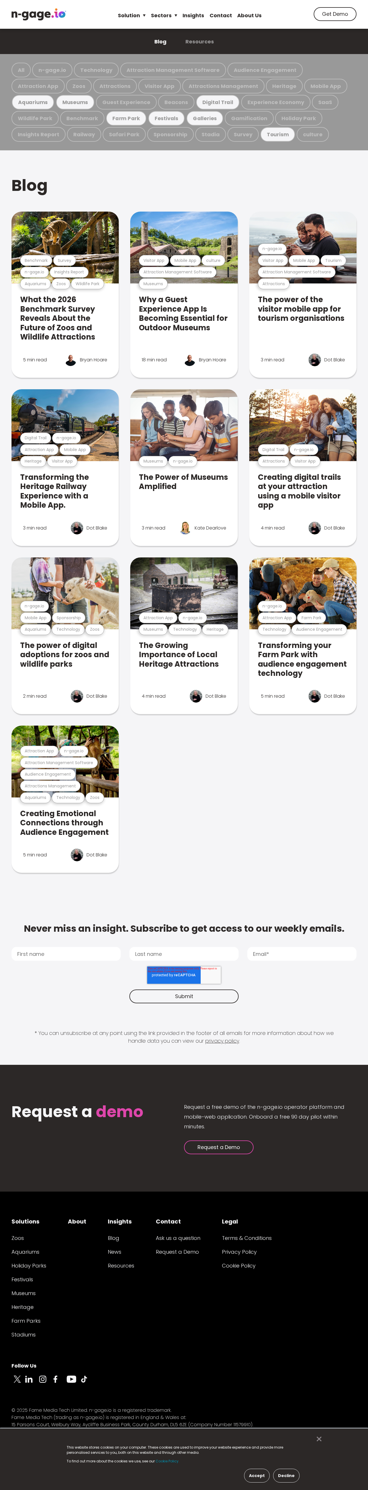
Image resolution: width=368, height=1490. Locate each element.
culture (313, 134)
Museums (75, 102)
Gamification (249, 118)
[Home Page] (39, 14)
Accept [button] (257, 1476)
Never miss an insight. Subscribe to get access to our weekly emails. (184, 928)
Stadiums (24, 1334)
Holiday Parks (29, 1265)
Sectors (161, 15)
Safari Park (124, 134)
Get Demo (335, 14)
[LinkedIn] (32, 1382)
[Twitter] (18, 1382)
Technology (96, 70)
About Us (249, 15)
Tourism (278, 134)
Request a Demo (219, 1147)
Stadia (211, 134)
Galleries (205, 118)
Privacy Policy (239, 1251)
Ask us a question (178, 1238)
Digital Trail (217, 102)
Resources (199, 41)
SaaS (325, 102)
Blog (160, 41)
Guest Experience (126, 102)
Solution (129, 15)
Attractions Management (223, 86)
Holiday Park (298, 118)
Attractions (115, 86)
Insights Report (38, 134)
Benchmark (82, 118)
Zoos (78, 86)
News (114, 1251)
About (77, 1221)
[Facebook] (60, 1382)
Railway (84, 134)
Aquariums (33, 102)
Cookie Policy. (167, 1461)
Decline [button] (286, 1476)
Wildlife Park (35, 118)
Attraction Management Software (173, 70)
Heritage (284, 86)
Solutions (25, 1221)
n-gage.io (52, 70)
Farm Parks (26, 1320)
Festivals (166, 118)
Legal (230, 1221)
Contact (221, 15)
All (21, 70)
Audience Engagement (265, 70)
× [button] (317, 1439)
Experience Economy (276, 102)
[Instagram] (46, 1382)
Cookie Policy (239, 1265)
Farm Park (126, 118)
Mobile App (325, 86)
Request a (77, 1112)
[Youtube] (73, 1382)
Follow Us (24, 1365)
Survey (243, 134)
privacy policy (222, 1040)
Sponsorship (170, 134)
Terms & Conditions (247, 1238)
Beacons (176, 102)
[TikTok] (87, 1382)
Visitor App (160, 86)
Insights (193, 15)
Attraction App (38, 86)
